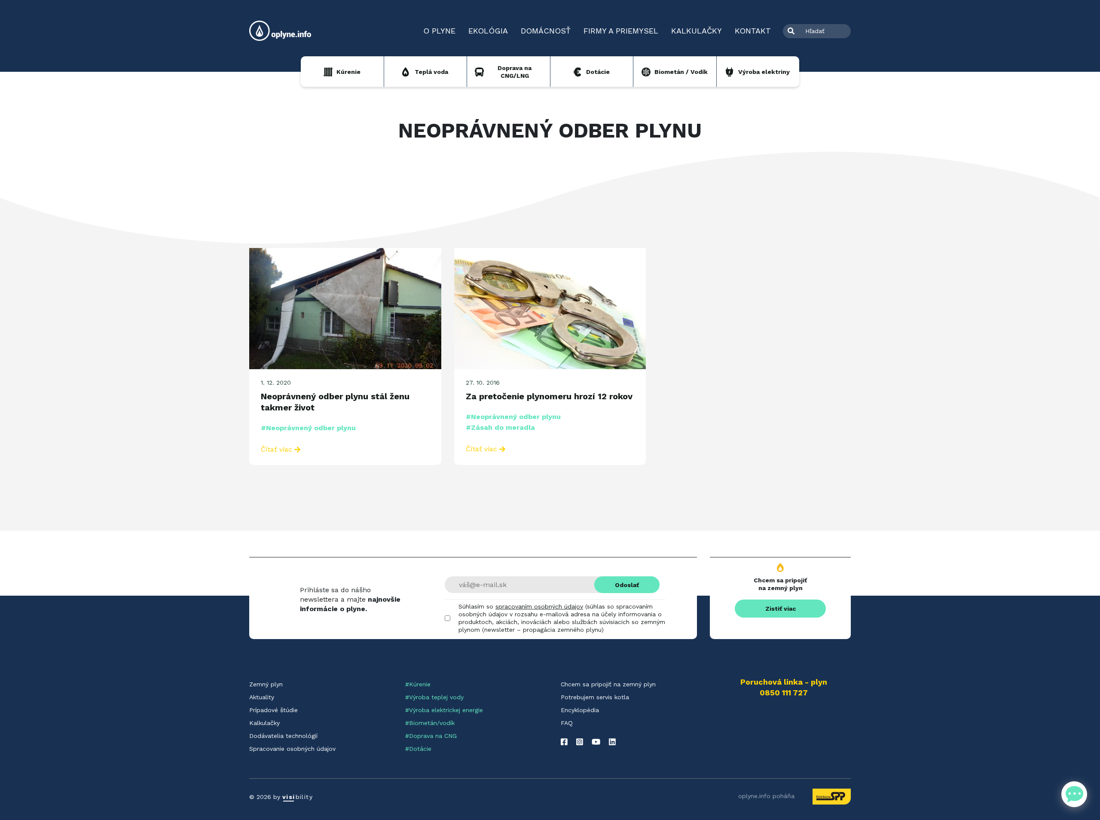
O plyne (439, 30)
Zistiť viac (780, 608)
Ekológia (488, 30)
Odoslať (627, 584)
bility (297, 796)
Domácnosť (546, 30)
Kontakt (753, 30)
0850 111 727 (784, 692)
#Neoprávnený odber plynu (308, 428)
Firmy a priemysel (621, 30)
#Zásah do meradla (500, 427)
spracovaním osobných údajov (539, 606)
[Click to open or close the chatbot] (1074, 794)
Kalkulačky (696, 30)
